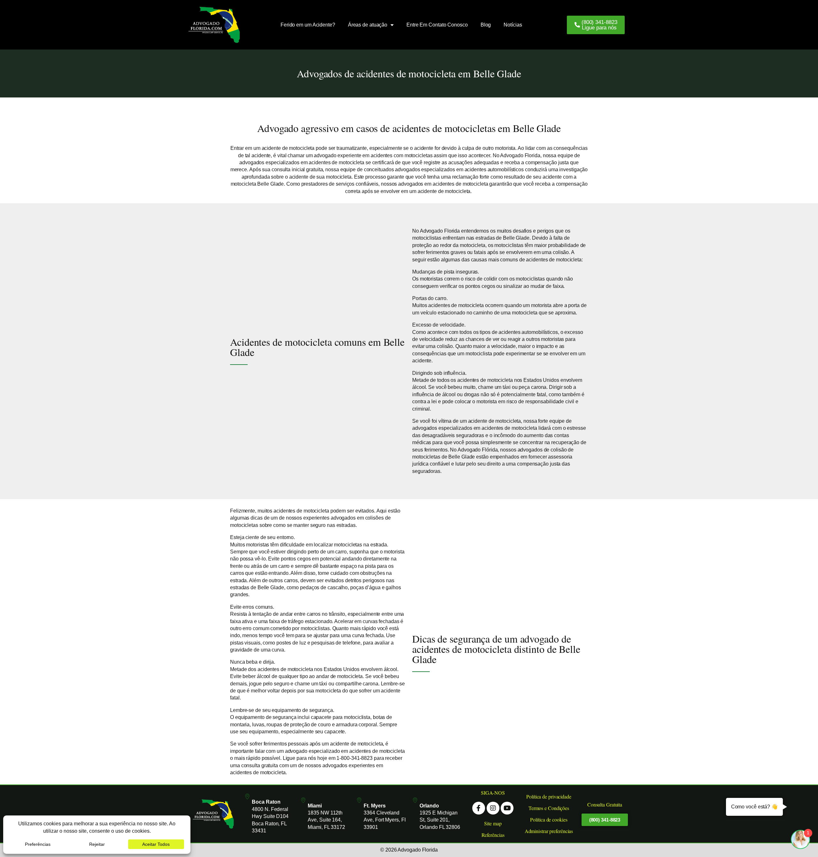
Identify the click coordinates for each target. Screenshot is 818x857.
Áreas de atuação (367, 24)
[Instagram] (493, 808)
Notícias (513, 24)
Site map (492, 823)
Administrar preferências (549, 831)
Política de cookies (548, 819)
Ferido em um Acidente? (308, 24)
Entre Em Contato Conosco (437, 24)
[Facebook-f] (478, 808)
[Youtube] (507, 808)
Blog (486, 24)
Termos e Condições (549, 808)
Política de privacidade (548, 796)
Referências (493, 834)
